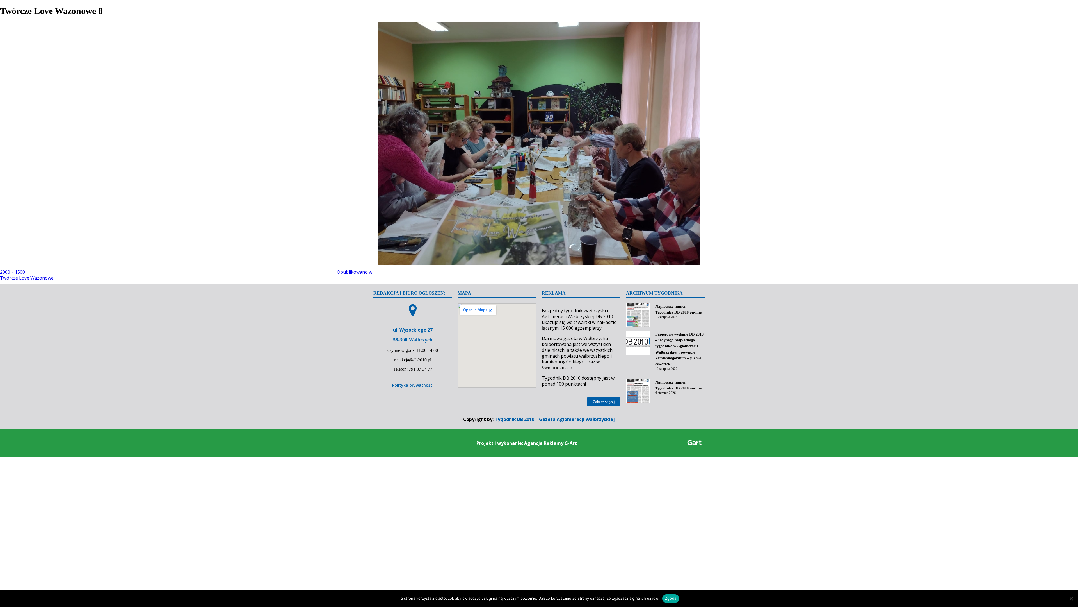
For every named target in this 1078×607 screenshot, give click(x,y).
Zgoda (670, 598)
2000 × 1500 (12, 272)
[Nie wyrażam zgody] (1071, 598)
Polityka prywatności (412, 385)
